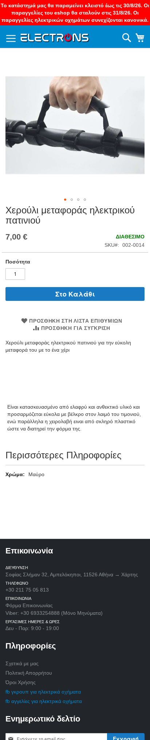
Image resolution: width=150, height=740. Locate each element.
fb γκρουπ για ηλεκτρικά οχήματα (43, 692)
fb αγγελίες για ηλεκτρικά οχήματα (43, 701)
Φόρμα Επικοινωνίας (29, 605)
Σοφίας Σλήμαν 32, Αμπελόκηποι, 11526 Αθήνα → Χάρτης (71, 574)
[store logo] (55, 36)
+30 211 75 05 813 (27, 590)
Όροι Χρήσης (20, 682)
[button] (65, 199)
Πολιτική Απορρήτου (28, 673)
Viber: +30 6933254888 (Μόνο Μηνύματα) (54, 613)
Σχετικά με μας (22, 663)
